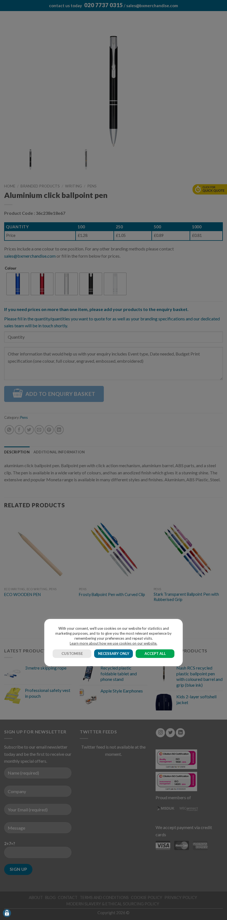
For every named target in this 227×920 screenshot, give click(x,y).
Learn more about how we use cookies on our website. (113, 643)
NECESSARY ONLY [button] (113, 653)
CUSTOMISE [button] (72, 653)
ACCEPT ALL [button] (155, 653)
